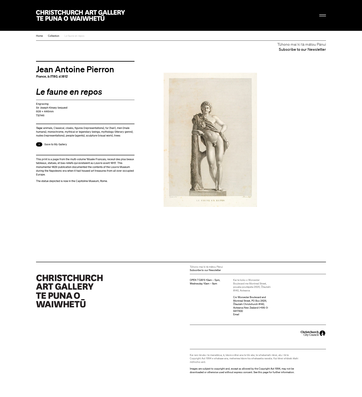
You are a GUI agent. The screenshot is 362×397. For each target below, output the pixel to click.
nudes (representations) (50, 135)
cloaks (69, 128)
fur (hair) (110, 128)
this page (263, 372)
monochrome (55, 132)
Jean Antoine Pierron (75, 69)
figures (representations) (89, 128)
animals (47, 128)
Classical (59, 128)
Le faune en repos (74, 36)
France (41, 76)
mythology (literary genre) (117, 132)
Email (236, 314)
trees (117, 135)
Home (39, 36)
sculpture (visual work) (99, 135)
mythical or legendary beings (82, 132)
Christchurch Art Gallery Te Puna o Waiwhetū (80, 15)
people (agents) (75, 135)
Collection (53, 36)
